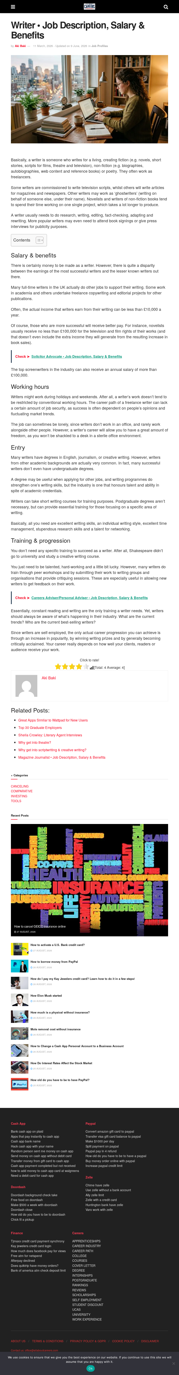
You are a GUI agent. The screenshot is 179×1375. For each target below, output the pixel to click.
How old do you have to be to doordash (38, 1214)
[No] (173, 1363)
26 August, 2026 (42, 967)
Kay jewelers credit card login (31, 1246)
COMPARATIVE (22, 791)
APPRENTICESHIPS (86, 1241)
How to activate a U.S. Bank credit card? (58, 945)
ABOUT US (18, 1341)
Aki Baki (20, 46)
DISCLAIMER (150, 1341)
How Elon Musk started (46, 995)
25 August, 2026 (42, 1068)
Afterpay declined (23, 1260)
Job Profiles (99, 46)
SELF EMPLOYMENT (87, 1300)
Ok (91, 1368)
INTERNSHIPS (82, 1275)
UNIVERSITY (81, 1314)
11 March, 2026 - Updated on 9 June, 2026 (60, 46)
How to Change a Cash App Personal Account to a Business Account (77, 1046)
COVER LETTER (83, 1265)
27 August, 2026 (26, 931)
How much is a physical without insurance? (60, 1012)
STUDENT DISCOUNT (87, 1304)
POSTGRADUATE (84, 1280)
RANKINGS (80, 1285)
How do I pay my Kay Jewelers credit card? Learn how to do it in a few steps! (83, 979)
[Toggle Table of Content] (37, 240)
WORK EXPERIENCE (87, 1319)
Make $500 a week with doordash (34, 1205)
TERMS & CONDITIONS (48, 1341)
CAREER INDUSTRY (86, 1246)
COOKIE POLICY (123, 1341)
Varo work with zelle (99, 1209)
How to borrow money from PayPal (54, 962)
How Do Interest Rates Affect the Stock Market (61, 1063)
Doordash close (22, 1209)
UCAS (76, 1309)
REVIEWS (79, 1290)
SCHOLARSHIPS (84, 1295)
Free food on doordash (27, 1200)
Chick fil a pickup (22, 1219)
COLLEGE (79, 1255)
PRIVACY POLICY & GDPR (88, 1341)
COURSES (79, 1260)
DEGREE (78, 1270)
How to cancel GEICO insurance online (40, 926)
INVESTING (19, 796)
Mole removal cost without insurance (56, 1029)
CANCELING (20, 786)
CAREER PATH (82, 1251)
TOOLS (16, 801)
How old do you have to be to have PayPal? (60, 1080)
